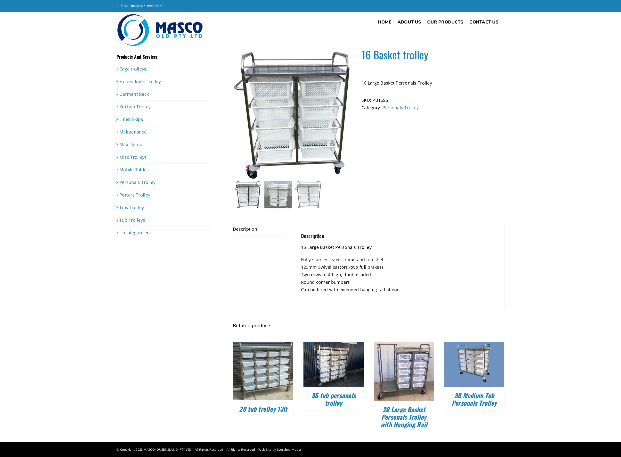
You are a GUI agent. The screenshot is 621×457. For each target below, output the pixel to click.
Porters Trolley (134, 195)
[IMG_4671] (293, 114)
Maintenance (133, 132)
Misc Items (130, 144)
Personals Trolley (401, 107)
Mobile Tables (134, 170)
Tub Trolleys (132, 220)
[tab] (259, 229)
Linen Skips (131, 119)
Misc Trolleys (133, 157)
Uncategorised (134, 233)
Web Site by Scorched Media (279, 449)
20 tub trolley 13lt (263, 409)
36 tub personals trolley (333, 399)
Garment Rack (134, 94)
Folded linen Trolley (140, 81)
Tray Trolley (131, 207)
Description (245, 229)
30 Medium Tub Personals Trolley (474, 399)
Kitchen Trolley (135, 107)
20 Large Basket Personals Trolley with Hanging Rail (404, 417)
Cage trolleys (133, 69)
